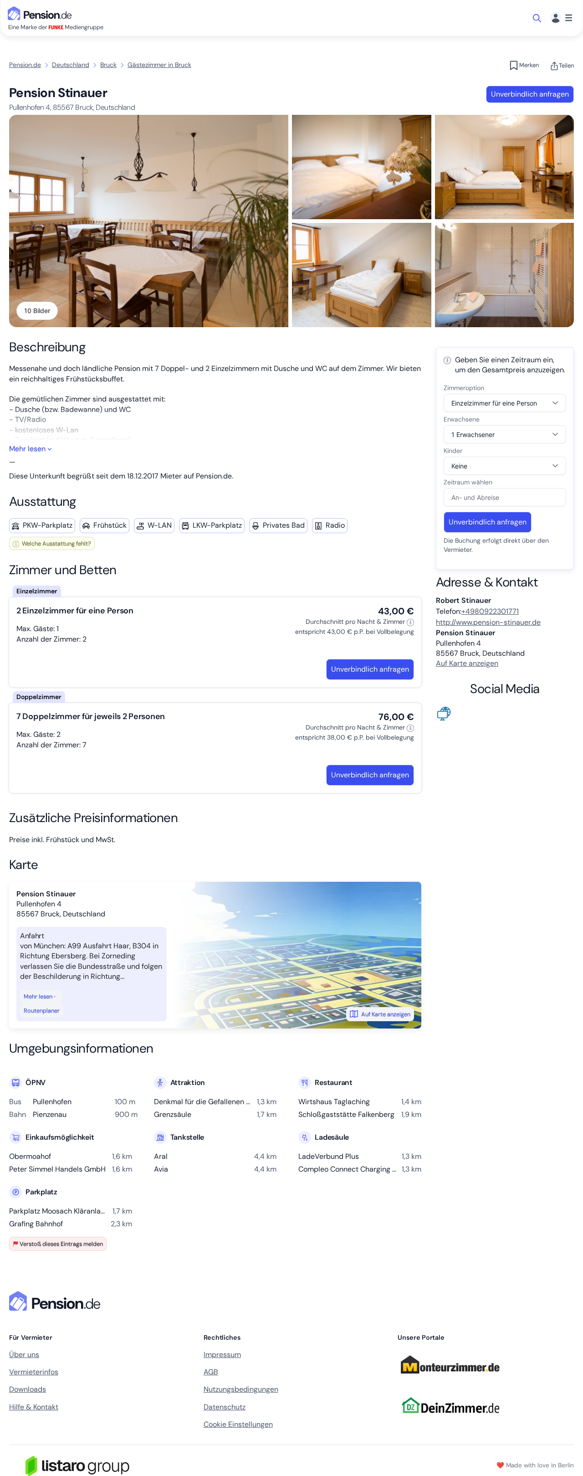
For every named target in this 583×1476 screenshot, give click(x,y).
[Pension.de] (41, 12)
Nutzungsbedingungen (241, 1389)
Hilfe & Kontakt (33, 1407)
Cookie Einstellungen (238, 1424)
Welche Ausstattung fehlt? (55, 543)
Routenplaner (42, 1010)
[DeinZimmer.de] (450, 1418)
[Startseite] (56, 1301)
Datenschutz (224, 1407)
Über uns (24, 1354)
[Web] (446, 713)
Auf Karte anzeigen (385, 1014)
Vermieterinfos (33, 1372)
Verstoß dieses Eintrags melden (61, 1244)
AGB (211, 1372)
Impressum (222, 1354)
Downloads (27, 1389)
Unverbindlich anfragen (530, 94)
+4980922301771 (490, 611)
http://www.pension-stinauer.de (488, 622)
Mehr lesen (38, 996)
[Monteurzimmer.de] (450, 1378)
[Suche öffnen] (537, 18)
